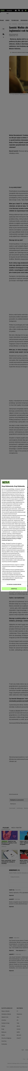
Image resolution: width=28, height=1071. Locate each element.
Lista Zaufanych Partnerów (8, 579)
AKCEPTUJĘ (14, 588)
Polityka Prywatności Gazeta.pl (9, 538)
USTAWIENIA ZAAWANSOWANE (14, 584)
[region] (14, 536)
